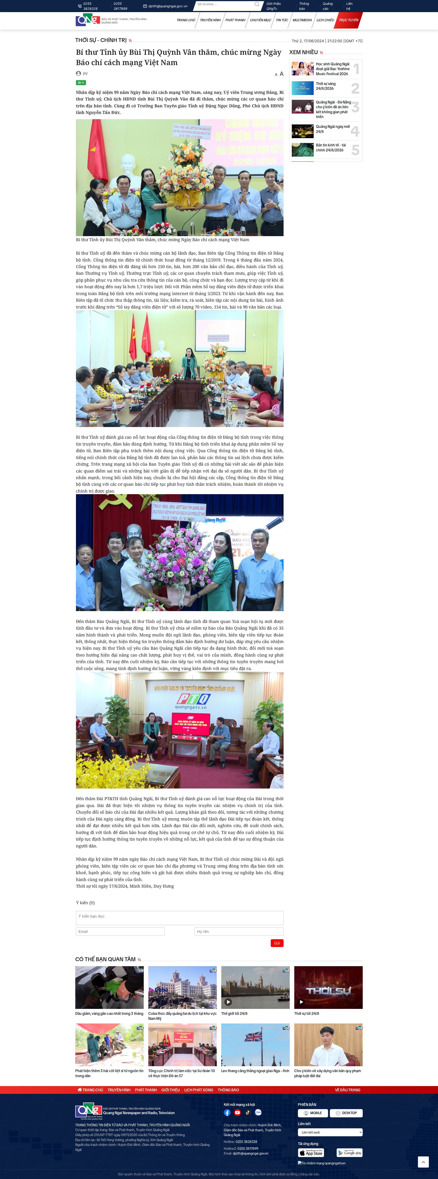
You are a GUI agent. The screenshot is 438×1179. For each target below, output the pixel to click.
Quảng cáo (328, 6)
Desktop (349, 1113)
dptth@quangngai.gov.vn (168, 6)
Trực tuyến (348, 20)
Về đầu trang (347, 1090)
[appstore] (311, 1152)
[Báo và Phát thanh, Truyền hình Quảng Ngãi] (88, 21)
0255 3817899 (120, 6)
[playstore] (349, 1152)
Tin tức (282, 20)
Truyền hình (210, 20)
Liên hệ (349, 6)
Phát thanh (235, 20)
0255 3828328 (90, 6)
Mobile (316, 1113)
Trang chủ (186, 20)
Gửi (277, 943)
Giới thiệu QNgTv (273, 6)
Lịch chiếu (325, 20)
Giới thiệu (171, 1090)
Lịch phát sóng (198, 1090)
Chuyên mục (261, 20)
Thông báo (304, 6)
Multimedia (302, 20)
